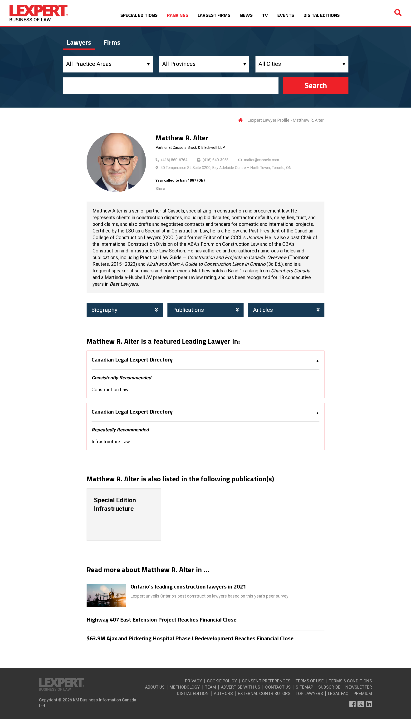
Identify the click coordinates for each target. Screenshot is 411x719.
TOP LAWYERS (309, 693)
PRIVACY (193, 680)
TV (265, 15)
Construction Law (110, 389)
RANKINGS (177, 15)
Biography (104, 310)
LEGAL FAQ (338, 693)
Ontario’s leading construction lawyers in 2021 (188, 587)
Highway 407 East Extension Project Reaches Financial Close (161, 620)
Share (160, 188)
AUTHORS (223, 693)
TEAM (210, 687)
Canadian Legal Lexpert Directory (132, 360)
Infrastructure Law (111, 441)
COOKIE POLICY (222, 680)
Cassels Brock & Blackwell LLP (199, 147)
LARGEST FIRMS (214, 15)
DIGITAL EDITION (193, 693)
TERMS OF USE (309, 680)
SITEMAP (304, 687)
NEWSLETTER (358, 687)
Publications (188, 310)
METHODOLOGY (185, 687)
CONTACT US (278, 687)
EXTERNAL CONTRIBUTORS (264, 693)
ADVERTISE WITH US (240, 687)
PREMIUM (362, 693)
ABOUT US (155, 687)
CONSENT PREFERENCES (266, 680)
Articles (263, 310)
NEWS (246, 15)
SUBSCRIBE (329, 687)
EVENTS (285, 15)
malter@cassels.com (261, 160)
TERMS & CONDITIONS (350, 680)
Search (316, 85)
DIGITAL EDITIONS (321, 15)
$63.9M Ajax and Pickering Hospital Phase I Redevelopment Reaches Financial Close (190, 638)
